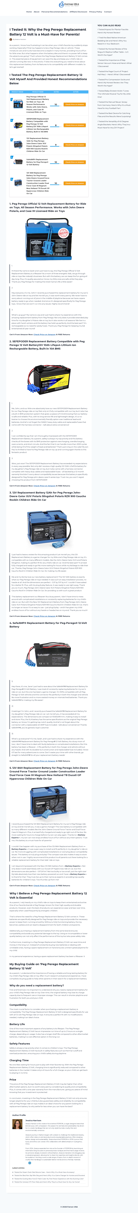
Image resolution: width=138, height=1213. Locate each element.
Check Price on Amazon (74, 104)
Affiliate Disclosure (78, 12)
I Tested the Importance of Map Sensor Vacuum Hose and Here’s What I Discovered (115, 63)
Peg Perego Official (24, 203)
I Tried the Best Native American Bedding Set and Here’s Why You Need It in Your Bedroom (112, 41)
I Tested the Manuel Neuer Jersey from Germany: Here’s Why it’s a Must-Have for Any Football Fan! (114, 105)
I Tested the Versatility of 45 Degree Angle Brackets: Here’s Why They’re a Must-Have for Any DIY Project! (114, 124)
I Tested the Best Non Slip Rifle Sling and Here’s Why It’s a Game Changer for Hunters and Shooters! (49, 1175)
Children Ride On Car (32, 499)
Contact (108, 12)
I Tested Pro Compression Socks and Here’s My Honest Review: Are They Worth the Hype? (114, 83)
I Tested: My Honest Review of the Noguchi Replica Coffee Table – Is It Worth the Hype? (113, 52)
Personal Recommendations (55, 12)
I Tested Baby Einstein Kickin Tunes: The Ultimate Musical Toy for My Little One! (114, 94)
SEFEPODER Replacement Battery (34, 341)
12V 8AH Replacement (26, 767)
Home (29, 12)
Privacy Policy (95, 12)
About (36, 12)
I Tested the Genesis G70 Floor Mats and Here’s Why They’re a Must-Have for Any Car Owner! (47, 1182)
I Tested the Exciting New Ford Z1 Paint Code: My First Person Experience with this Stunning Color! (49, 1179)
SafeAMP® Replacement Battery (34, 623)
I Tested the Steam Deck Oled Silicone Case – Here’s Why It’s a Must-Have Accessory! (44, 1172)
